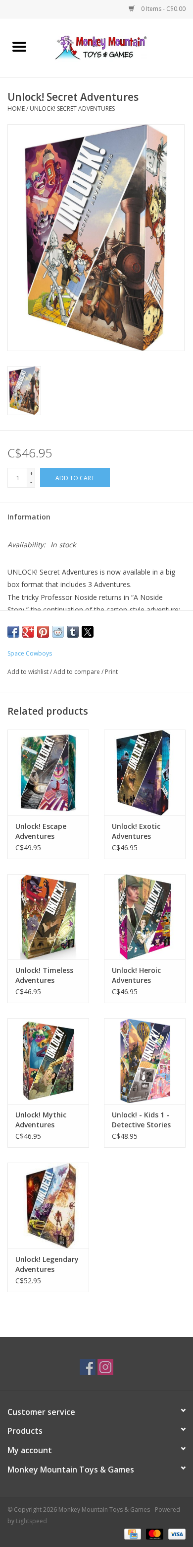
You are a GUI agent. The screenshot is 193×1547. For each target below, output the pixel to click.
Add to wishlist (28, 671)
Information (28, 516)
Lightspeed (31, 1521)
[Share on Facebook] (13, 632)
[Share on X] (88, 632)
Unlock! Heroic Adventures (136, 975)
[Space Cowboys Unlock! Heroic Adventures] (145, 917)
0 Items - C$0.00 (163, 8)
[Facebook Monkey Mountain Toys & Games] (88, 1367)
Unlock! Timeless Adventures (44, 975)
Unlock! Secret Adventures (72, 108)
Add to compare (77, 671)
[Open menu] (19, 46)
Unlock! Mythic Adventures (40, 1119)
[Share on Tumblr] (73, 632)
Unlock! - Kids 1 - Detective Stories (141, 1119)
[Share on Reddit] (58, 632)
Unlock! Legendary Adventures (47, 1264)
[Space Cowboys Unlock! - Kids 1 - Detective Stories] (145, 1061)
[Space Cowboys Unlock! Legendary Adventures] (48, 1206)
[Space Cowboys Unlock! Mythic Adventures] (48, 1061)
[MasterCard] (154, 1533)
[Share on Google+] (28, 632)
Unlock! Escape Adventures (40, 831)
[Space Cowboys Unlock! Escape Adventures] (48, 772)
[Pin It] (43, 632)
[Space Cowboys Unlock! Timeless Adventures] (48, 917)
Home (16, 108)
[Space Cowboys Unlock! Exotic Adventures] (145, 772)
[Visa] (175, 1533)
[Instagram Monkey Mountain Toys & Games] (105, 1367)
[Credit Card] (132, 1533)
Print (111, 671)
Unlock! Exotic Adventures (136, 831)
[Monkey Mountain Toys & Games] (115, 47)
